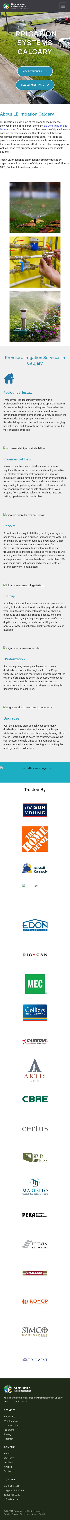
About (7, 1453)
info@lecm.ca (11, 1499)
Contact (8, 1471)
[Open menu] (63, 6)
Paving (7, 1434)
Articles (8, 1466)
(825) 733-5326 (12, 1494)
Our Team (9, 1457)
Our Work (8, 1462)
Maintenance (11, 1421)
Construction (11, 1425)
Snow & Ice (9, 1416)
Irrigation (8, 1438)
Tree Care (9, 1429)
